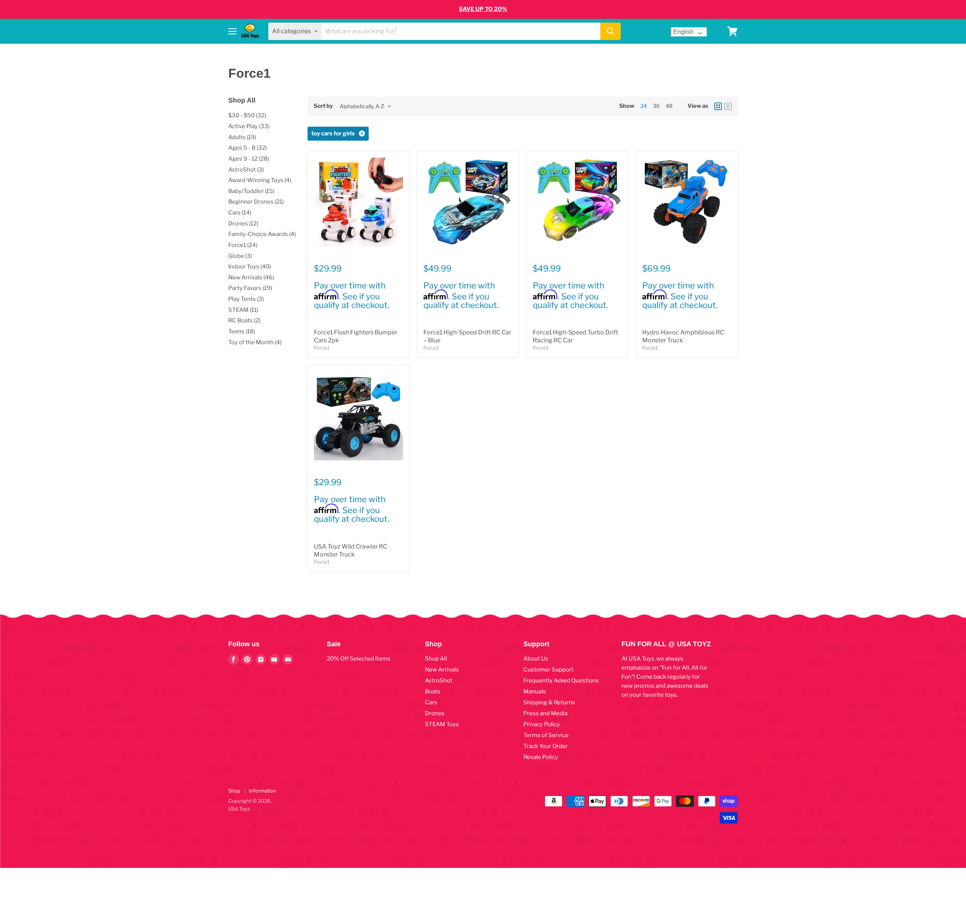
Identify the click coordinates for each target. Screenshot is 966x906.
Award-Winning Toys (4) (259, 180)
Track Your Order (545, 746)
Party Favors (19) (250, 288)
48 (669, 106)
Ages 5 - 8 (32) (247, 147)
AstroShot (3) (246, 169)
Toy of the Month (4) (254, 342)
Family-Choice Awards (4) (262, 234)
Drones (435, 713)
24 (643, 106)
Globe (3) (240, 256)
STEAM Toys (442, 724)
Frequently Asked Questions (561, 680)
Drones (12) (243, 223)
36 (656, 106)
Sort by (323, 106)
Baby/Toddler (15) (251, 191)
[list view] (728, 106)
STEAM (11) (243, 310)
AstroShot (438, 680)
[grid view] (718, 106)
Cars (431, 702)
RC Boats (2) (244, 320)
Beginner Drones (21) (256, 201)
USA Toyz (239, 809)
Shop (234, 791)
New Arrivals (442, 669)
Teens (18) (241, 331)
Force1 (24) (242, 245)
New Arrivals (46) (251, 277)
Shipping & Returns (549, 702)
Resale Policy (540, 757)
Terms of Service (546, 735)
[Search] (610, 31)
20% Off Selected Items (359, 658)
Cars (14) (239, 212)
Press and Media (545, 713)
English (683, 32)
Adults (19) (242, 137)
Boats (432, 691)
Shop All (436, 658)
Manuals (534, 691)
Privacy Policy (541, 724)
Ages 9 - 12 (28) (248, 158)
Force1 (321, 348)
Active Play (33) (248, 126)
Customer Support (548, 669)
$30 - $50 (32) (247, 115)
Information (262, 791)
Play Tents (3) (246, 299)
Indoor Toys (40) (249, 266)
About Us (535, 658)
